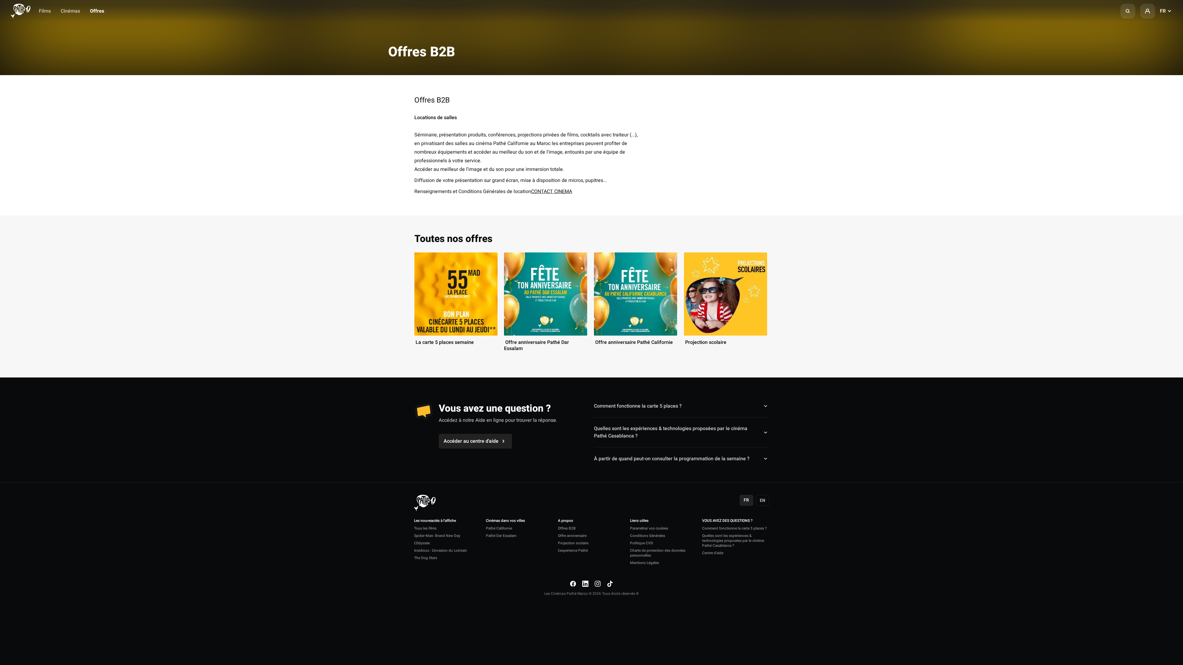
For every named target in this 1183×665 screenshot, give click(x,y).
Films (45, 11)
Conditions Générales (647, 535)
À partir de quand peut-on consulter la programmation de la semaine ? (672, 458)
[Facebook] (573, 583)
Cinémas (70, 11)
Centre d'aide (712, 553)
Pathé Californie (499, 528)
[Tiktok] (610, 583)
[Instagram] (597, 583)
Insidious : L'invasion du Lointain (440, 550)
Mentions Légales (644, 563)
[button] (1127, 11)
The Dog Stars (425, 558)
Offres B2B (567, 528)
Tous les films (425, 528)
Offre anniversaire (572, 535)
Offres (97, 11)
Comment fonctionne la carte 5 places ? (638, 406)
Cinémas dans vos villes (505, 520)
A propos (565, 520)
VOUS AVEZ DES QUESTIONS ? (727, 520)
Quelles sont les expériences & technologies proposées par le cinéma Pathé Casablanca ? (670, 432)
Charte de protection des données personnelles (657, 553)
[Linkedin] (585, 583)
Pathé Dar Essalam (501, 535)
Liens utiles (639, 520)
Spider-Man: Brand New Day (437, 535)
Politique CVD (641, 543)
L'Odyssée (422, 543)
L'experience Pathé (573, 550)
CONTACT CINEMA (551, 191)
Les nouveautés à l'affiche (435, 520)
